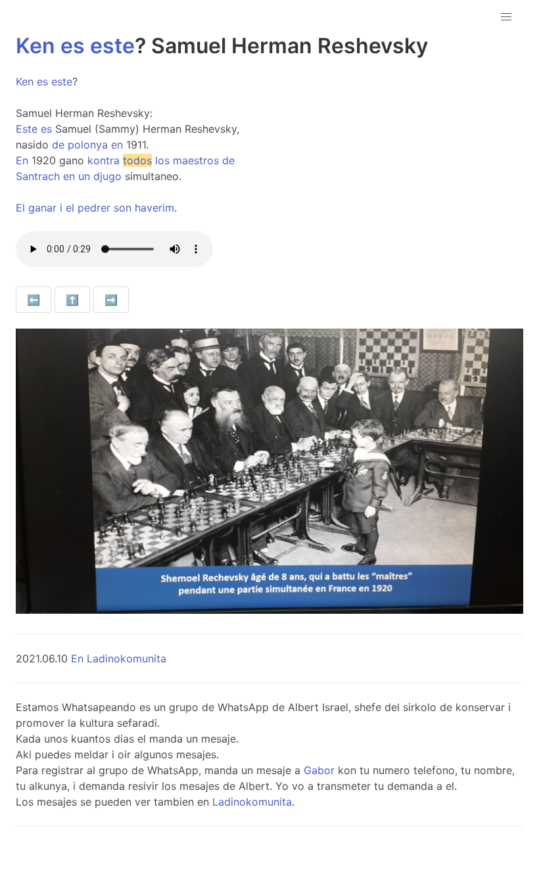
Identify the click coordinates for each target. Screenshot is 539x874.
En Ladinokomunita (118, 658)
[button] (506, 17)
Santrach (38, 176)
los (162, 160)
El (20, 207)
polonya (88, 144)
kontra (103, 160)
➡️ (111, 299)
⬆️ (72, 299)
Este (26, 128)
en (117, 144)
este (112, 45)
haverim (154, 207)
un (84, 176)
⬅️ (33, 299)
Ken (35, 45)
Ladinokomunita (252, 801)
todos (137, 160)
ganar (42, 207)
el (70, 207)
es (72, 45)
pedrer (94, 207)
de (58, 144)
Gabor (319, 770)
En (22, 160)
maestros (196, 160)
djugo (107, 176)
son (122, 207)
